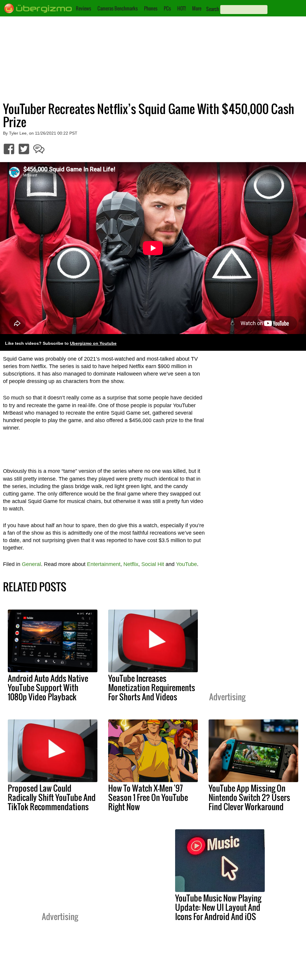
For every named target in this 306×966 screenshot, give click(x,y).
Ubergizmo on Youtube (93, 343)
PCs (167, 8)
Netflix (130, 564)
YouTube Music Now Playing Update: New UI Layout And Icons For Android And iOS (218, 907)
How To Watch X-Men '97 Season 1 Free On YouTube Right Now (148, 797)
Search (212, 9)
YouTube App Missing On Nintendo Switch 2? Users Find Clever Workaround (249, 797)
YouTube (186, 564)
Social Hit (152, 564)
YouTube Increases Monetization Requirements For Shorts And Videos (151, 687)
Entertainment (103, 564)
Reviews (83, 8)
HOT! (181, 8)
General (31, 564)
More (196, 8)
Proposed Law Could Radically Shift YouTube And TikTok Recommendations (52, 797)
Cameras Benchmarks (117, 8)
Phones (150, 8)
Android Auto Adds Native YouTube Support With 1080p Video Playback (48, 687)
